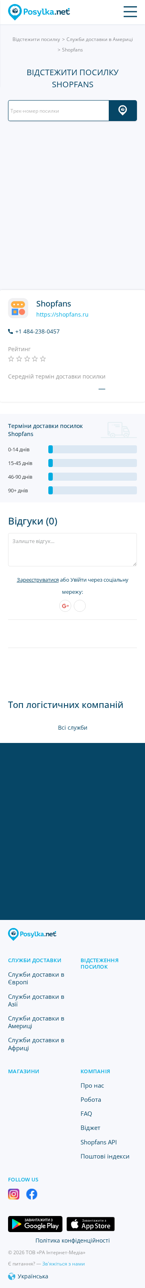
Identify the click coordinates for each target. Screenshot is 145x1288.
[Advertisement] (72, 205)
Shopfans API (99, 1142)
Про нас (92, 1085)
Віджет (90, 1127)
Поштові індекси (105, 1156)
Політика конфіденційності (72, 1240)
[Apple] (80, 606)
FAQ (86, 1113)
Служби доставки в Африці (36, 1043)
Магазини (23, 1071)
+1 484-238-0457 (37, 331)
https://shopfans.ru (62, 314)
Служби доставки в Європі (36, 978)
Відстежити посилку (36, 39)
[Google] (65, 606)
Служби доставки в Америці (99, 39)
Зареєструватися (38, 579)
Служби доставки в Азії (36, 1000)
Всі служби (72, 727)
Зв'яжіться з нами (63, 1263)
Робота (91, 1099)
